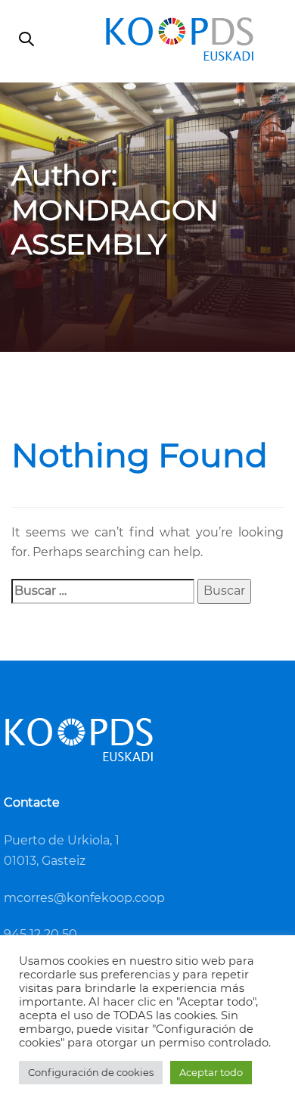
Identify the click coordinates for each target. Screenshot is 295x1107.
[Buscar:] (102, 591)
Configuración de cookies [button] (91, 1072)
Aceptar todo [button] (211, 1072)
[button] (26, 40)
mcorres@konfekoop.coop (84, 898)
